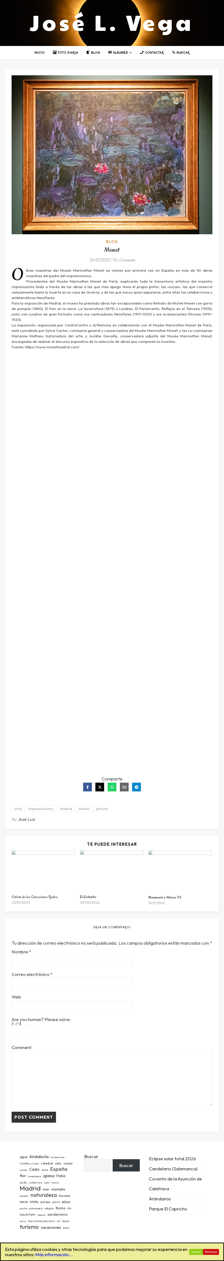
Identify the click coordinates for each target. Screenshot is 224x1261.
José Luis (26, 819)
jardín (23, 1182)
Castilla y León (29, 1163)
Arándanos (160, 1198)
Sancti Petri (27, 1215)
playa (66, 1202)
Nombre (21, 952)
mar (46, 1189)
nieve (24, 1202)
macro (55, 1182)
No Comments (124, 260)
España (58, 1169)
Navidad (64, 1196)
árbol (66, 1227)
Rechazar (211, 1252)
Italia (60, 1175)
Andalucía (39, 1156)
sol (58, 1221)
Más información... (54, 1254)
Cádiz (34, 1169)
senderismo (57, 1214)
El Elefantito (88, 897)
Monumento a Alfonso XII (164, 897)
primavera (35, 1208)
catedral (47, 1163)
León (46, 1182)
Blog (112, 241)
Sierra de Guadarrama (41, 1221)
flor (23, 1175)
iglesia (48, 1175)
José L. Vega (112, 22)
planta (56, 1202)
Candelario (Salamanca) (173, 1168)
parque (45, 1202)
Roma (60, 1208)
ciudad (67, 1163)
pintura (102, 808)
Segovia (41, 1214)
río (69, 1208)
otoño (34, 1202)
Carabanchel (58, 1157)
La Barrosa (35, 1182)
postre (23, 1208)
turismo (29, 1226)
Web (16, 997)
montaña (58, 1189)
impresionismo (40, 808)
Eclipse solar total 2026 (172, 1158)
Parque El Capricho (168, 1209)
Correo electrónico (32, 974)
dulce (45, 1169)
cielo (58, 1163)
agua (23, 1157)
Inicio (39, 53)
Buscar (91, 1156)
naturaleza (43, 1195)
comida (23, 1169)
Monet (84, 808)
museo (24, 1196)
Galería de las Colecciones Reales (35, 897)
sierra (23, 1221)
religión (49, 1208)
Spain (65, 1221)
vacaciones (51, 1227)
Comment (22, 1047)
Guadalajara (34, 1176)
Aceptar (196, 1252)
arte (18, 808)
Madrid (66, 808)
